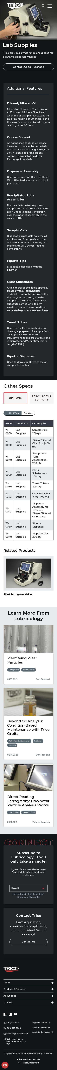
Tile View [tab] (28, 413)
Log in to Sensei (39, 1027)
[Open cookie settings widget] (4, 1065)
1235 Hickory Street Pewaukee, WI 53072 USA (16, 1041)
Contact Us (28, 941)
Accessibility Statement (28, 1063)
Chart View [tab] (14, 413)
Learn (7, 982)
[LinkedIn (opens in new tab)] (10, 1014)
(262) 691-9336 (12, 1022)
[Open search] (43, 6)
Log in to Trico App (41, 1032)
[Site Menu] (49, 6)
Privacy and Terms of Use (28, 1059)
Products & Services (14, 989)
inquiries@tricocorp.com (17, 1033)
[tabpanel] (28, 472)
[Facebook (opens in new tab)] (5, 1014)
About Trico (10, 996)
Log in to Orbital (40, 1022)
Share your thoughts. (28, 897)
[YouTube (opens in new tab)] (16, 1014)
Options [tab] (15, 398)
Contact (8, 1002)
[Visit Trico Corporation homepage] (15, 969)
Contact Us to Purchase (28, 66)
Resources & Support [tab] (42, 398)
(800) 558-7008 (13, 1028)
